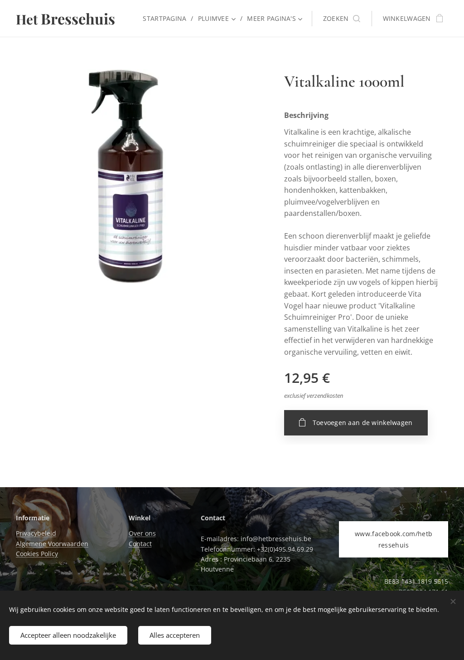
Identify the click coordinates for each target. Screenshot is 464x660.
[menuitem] (166, 18)
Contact (140, 543)
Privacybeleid (36, 533)
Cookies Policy (37, 553)
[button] (342, 18)
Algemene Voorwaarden (52, 543)
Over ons (142, 533)
